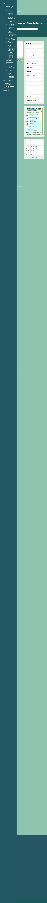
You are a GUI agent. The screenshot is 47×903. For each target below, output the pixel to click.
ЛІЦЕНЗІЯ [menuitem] (11, 10)
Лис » (36, 157)
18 (31, 148)
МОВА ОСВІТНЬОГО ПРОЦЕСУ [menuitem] (11, 31)
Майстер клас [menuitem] (11, 70)
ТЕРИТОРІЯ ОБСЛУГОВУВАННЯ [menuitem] (12, 40)
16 (26, 148)
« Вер (33, 157)
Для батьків (29, 79)
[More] (21, 60)
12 (33, 146)
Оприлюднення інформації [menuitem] (8, 4)
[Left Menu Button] (1, 1)
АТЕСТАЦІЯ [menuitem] (8, 84)
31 (28, 152)
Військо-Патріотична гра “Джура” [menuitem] (11, 68)
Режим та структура (31, 55)
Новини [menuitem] (4, 3)
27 (36, 150)
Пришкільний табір (30, 67)
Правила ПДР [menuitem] (11, 74)
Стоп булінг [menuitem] (11, 76)
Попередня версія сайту (31, 83)
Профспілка (29, 71)
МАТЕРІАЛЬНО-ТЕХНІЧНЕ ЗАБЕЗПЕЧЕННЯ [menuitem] (12, 35)
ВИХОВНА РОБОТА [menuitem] (10, 64)
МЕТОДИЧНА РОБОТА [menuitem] (8, 80)
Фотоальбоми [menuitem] (6, 90)
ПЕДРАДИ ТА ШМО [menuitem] (10, 86)
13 (36, 146)
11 (31, 146)
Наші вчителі (29, 59)
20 (36, 148)
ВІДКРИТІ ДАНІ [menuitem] (9, 6)
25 (31, 150)
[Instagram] (17, 60)
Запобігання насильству (31, 100)
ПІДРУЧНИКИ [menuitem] (9, 60)
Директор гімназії (30, 50)
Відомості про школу (31, 46)
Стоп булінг (29, 96)
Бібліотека (29, 92)
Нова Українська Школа (31, 63)
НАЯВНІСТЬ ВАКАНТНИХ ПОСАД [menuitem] (11, 44)
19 (33, 148)
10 (28, 146)
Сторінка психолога (31, 75)
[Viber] (19, 60)
